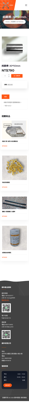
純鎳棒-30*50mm (17, 22)
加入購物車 (17, 76)
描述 (5, 97)
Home (8, 22)
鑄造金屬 (10, 84)
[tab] (5, 96)
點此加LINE (5, 300)
